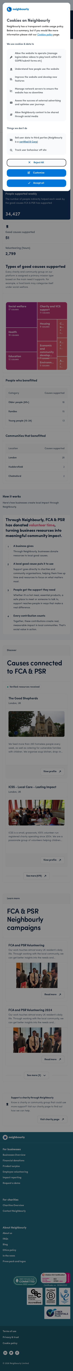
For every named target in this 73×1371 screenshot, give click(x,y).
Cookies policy (45, 34)
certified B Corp (28, 142)
